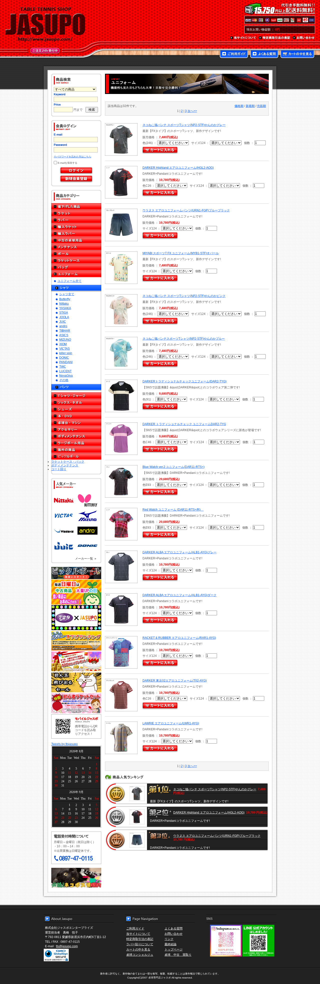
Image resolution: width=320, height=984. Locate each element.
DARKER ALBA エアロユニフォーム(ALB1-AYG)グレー (179, 552)
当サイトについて (243, 38)
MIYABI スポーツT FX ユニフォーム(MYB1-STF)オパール (180, 253)
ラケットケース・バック (67, 461)
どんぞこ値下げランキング (76, 641)
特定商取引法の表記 (274, 38)
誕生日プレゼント (76, 662)
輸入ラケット (76, 226)
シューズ (76, 409)
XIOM (63, 344)
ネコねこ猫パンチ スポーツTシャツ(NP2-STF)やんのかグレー (184, 124)
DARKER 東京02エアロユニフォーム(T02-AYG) (174, 680)
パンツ (64, 386)
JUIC (62, 321)
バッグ (76, 267)
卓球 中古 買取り (178, 954)
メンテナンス (76, 247)
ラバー (76, 220)
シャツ (64, 287)
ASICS (63, 335)
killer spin (65, 353)
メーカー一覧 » (85, 558)
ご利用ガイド (234, 54)
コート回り (58, 469)
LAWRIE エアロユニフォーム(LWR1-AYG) (170, 723)
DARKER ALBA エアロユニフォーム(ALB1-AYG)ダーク (179, 595)
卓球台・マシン (76, 422)
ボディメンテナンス (76, 436)
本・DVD (76, 416)
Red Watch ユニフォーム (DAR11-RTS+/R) (173, 509)
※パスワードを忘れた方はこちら (72, 156)
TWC (62, 366)
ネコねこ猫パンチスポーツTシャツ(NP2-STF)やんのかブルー (183, 338)
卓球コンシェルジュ (139, 954)
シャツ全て (66, 294)
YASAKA (65, 308)
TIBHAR (64, 330)
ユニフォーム (76, 274)
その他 (63, 380)
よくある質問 (264, 54)
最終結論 (170, 944)
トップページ (173, 949)
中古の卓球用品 (76, 240)
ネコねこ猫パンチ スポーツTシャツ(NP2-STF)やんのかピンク (184, 295)
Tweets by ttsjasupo (64, 744)
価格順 (239, 105)
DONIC (64, 357)
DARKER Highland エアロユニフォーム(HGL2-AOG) (178, 167)
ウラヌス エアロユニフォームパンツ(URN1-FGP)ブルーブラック (186, 210)
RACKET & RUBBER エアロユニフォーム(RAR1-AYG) (179, 637)
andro (63, 326)
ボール (76, 253)
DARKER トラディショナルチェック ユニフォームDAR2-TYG (184, 424)
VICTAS (64, 348)
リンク (169, 939)
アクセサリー (76, 429)
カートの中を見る (297, 54)
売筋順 (261, 105)
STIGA (63, 312)
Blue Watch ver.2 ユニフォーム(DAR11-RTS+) (173, 466)
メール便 (76, 878)
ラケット (76, 213)
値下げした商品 (76, 206)
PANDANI (65, 362)
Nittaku (64, 303)
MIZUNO (65, 339)
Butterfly (64, 299)
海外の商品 (76, 449)
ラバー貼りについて (139, 944)
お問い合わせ (304, 38)
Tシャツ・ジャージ (76, 395)
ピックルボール (76, 456)
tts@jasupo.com (67, 946)
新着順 (250, 105)
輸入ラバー (76, 233)
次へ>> (192, 110)
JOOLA (64, 317)
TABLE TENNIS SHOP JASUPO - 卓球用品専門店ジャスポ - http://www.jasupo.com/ (45, 24)
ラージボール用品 (76, 443)
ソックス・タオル (76, 402)
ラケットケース (76, 260)
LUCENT (65, 371)
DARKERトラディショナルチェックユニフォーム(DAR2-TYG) (184, 381)
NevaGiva (66, 375)
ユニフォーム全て (70, 280)
